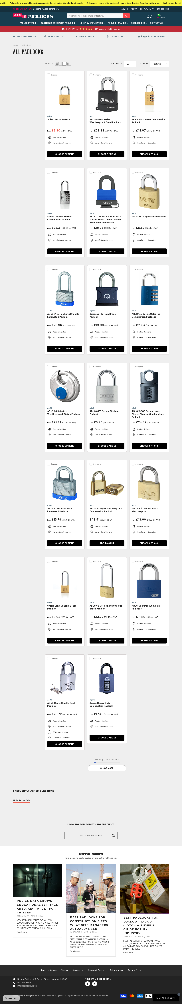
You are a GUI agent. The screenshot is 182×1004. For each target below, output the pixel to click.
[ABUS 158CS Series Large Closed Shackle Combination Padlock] (149, 386)
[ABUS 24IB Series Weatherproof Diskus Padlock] (64, 386)
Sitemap (64, 970)
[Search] (98, 15)
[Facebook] (87, 983)
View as (49, 64)
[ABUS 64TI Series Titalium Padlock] (107, 386)
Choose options (64, 154)
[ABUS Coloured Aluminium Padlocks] (149, 580)
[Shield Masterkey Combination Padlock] (149, 94)
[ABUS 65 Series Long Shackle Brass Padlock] (107, 580)
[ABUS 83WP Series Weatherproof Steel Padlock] (107, 94)
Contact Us (78, 970)
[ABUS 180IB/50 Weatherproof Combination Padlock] (107, 483)
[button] (56, 63)
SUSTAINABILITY (147, 9)
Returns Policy (134, 970)
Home (15, 45)
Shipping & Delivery (97, 970)
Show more (107, 768)
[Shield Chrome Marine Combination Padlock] (64, 191)
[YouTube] (94, 983)
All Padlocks (27, 45)
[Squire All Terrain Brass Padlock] (107, 288)
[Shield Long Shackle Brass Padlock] (64, 580)
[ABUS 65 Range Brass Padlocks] (149, 191)
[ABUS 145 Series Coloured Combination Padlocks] (149, 288)
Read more (22, 932)
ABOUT (134, 9)
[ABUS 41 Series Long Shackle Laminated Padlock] (64, 288)
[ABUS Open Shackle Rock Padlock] (64, 678)
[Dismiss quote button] (178, 994)
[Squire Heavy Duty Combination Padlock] (107, 678)
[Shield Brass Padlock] (64, 94)
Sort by (144, 64)
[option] (37, 900)
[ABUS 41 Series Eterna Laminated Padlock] (64, 483)
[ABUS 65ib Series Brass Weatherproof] (149, 483)
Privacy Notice (117, 970)
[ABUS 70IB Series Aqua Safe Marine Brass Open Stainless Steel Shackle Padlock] (107, 191)
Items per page (114, 64)
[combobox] (95, 15)
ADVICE (125, 9)
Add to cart (107, 543)
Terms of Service (49, 970)
